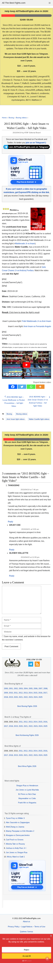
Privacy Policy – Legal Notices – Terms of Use (26, 926)
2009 (6, 693)
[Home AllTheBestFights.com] (12, 666)
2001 (11, 688)
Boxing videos (21, 118)
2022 (26, 697)
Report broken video (42, 382)
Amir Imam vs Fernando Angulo (37, 326)
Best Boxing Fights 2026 (27, 706)
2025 (40, 697)
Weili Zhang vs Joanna (15, 827)
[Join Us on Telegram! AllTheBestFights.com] (26, 148)
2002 (16, 688)
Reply (10, 522)
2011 (16, 693)
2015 (35, 693)
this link (28, 347)
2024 (35, 697)
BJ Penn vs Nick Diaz (27, 794)
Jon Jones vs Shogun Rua (16, 852)
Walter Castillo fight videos (39, 419)
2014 (30, 693)
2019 (11, 697)
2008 (45, 688)
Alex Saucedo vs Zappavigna (17, 822)
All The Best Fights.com (13, 3)
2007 (40, 688)
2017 (45, 693)
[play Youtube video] (26, 365)
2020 (16, 697)
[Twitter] (22, 387)
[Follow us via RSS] (37, 666)
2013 (25, 693)
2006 (35, 688)
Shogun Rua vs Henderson (27, 785)
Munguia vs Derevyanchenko (18, 835)
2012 (21, 693)
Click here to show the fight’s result (20, 312)
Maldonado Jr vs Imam (25, 243)
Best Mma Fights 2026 (27, 766)
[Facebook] (13, 387)
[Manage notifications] (47, 959)
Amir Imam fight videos (16, 419)
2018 (6, 697)
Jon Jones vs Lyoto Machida (27, 790)
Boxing (11, 118)
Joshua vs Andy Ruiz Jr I (16, 848)
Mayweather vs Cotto (27, 798)
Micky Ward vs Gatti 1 (16, 857)
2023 (31, 697)
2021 (21, 697)
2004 (26, 688)
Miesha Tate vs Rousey (15, 844)
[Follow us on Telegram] (31, 666)
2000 (6, 688)
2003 (21, 688)
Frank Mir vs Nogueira (27, 803)
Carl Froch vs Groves (14, 840)
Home (4, 118)
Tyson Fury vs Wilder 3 (15, 818)
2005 (31, 688)
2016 (40, 693)
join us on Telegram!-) (36, 143)
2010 (11, 693)
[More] (40, 387)
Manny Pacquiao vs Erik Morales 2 (20, 831)
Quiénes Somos (26, 931)
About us (26, 921)
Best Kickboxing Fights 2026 (27, 735)
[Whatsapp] (31, 387)
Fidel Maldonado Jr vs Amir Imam (36, 321)
